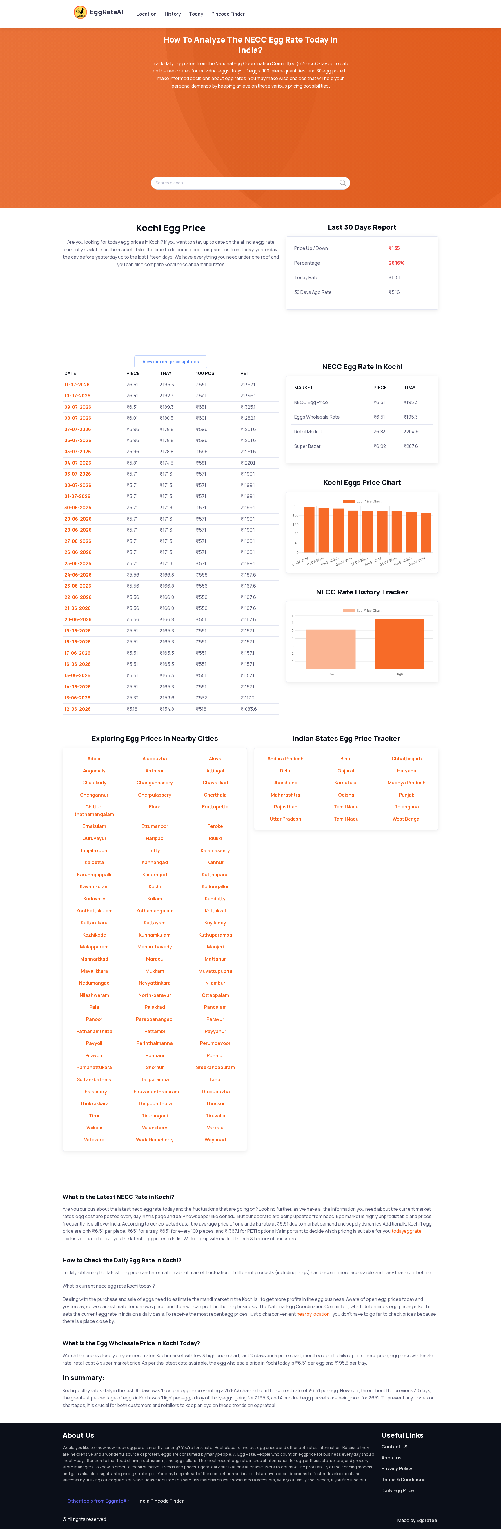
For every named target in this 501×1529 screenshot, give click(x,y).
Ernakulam (94, 826)
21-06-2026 (77, 608)
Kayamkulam (94, 886)
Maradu (155, 959)
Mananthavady (154, 946)
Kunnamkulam (154, 935)
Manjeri (215, 946)
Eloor (154, 806)
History (173, 14)
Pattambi (154, 1031)
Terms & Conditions (404, 1479)
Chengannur (94, 795)
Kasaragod (154, 874)
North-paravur (155, 995)
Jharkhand (285, 782)
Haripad (155, 838)
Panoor (94, 1019)
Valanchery (154, 1127)
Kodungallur (215, 886)
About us (392, 1458)
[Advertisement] (250, 136)
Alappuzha (155, 758)
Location (147, 14)
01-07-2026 (77, 496)
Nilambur (215, 983)
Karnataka (346, 782)
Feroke (215, 826)
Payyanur (215, 1031)
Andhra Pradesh (286, 758)
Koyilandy (215, 922)
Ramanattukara (94, 1067)
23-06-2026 (77, 586)
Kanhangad (155, 862)
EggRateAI (106, 12)
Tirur (94, 1115)
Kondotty (215, 898)
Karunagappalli (94, 874)
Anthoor (155, 771)
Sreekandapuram (215, 1067)
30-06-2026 (77, 507)
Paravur (215, 1019)
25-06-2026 (77, 563)
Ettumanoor (154, 826)
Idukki (215, 838)
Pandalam (215, 1007)
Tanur (215, 1079)
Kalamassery (215, 850)
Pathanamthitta (94, 1031)
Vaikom (94, 1127)
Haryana (406, 771)
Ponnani (155, 1055)
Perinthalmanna (155, 1043)
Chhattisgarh (407, 758)
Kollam (154, 898)
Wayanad (215, 1140)
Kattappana (215, 874)
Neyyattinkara (155, 983)
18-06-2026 (77, 642)
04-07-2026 (77, 463)
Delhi (285, 771)
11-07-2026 (77, 384)
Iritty (155, 850)
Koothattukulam (94, 911)
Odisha (346, 795)
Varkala (215, 1127)
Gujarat (346, 771)
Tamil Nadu (346, 806)
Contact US (394, 1446)
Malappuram (94, 946)
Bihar (346, 758)
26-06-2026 (78, 552)
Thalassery (94, 1091)
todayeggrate (407, 1231)
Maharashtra (285, 795)
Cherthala (215, 795)
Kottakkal (215, 911)
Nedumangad (94, 983)
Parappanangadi (155, 1019)
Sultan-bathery (94, 1079)
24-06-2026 (78, 575)
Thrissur (215, 1103)
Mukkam (155, 971)
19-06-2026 (77, 631)
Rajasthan (285, 806)
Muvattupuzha (215, 971)
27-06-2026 (77, 541)
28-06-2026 (78, 530)
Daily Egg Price (398, 1490)
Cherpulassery (154, 795)
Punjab (407, 795)
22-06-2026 (78, 597)
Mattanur (215, 959)
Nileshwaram (94, 995)
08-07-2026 (77, 418)
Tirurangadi (154, 1115)
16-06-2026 (77, 664)
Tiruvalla (215, 1115)
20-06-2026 (78, 619)
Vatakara (94, 1140)
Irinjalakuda (94, 850)
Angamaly (94, 771)
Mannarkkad (94, 959)
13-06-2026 (77, 697)
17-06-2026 (77, 653)
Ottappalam (215, 995)
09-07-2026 (77, 407)
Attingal (215, 771)
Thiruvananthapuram (154, 1091)
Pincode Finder (228, 14)
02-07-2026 (77, 485)
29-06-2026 (78, 519)
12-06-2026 (77, 709)
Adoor (94, 758)
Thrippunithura (155, 1103)
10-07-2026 (77, 395)
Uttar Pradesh (285, 819)
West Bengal (407, 819)
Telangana (407, 806)
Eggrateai (427, 1520)
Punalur (215, 1055)
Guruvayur (94, 838)
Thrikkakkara (94, 1103)
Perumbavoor (215, 1043)
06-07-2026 (77, 440)
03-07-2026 (77, 474)
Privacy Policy (397, 1468)
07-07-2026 (77, 429)
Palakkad (155, 1007)
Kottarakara (94, 922)
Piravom (94, 1055)
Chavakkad (215, 782)
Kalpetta (94, 862)
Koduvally (94, 898)
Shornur (155, 1067)
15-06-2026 (77, 675)
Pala (94, 1007)
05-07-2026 (77, 451)
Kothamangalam (154, 911)
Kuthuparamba (215, 935)
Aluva (215, 758)
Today (196, 14)
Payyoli (94, 1043)
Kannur (215, 862)
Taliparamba (155, 1079)
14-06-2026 (77, 686)
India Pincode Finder (161, 1501)
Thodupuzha (215, 1091)
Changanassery (155, 782)
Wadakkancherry (155, 1140)
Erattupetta (215, 806)
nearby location (313, 1314)
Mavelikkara (94, 971)
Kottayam (155, 922)
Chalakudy (94, 782)
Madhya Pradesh (407, 782)
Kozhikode (94, 935)
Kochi (155, 886)
